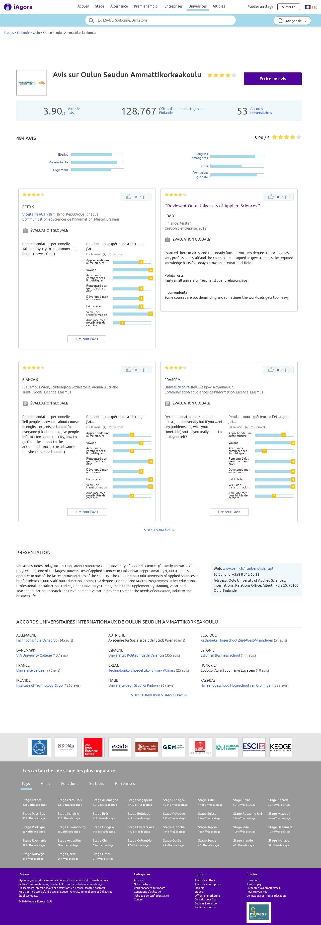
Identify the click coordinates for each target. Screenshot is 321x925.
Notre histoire (142, 884)
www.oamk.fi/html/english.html (248, 568)
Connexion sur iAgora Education (266, 895)
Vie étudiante (58, 162)
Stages (199, 891)
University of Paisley (181, 387)
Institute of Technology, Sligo (39, 685)
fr (313, 7)
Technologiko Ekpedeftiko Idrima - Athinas (141, 670)
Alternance (119, 6)
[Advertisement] (160, 53)
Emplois (199, 887)
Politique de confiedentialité (151, 895)
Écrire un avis (273, 78)
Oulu (36, 33)
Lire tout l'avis (87, 339)
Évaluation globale (200, 175)
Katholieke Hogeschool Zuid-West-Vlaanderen (236, 640)
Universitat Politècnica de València (136, 655)
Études (9, 33)
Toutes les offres (205, 880)
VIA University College (34, 655)
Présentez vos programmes (263, 887)
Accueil (83, 6)
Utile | (140, 197)
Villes (45, 783)
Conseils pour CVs (206, 899)
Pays (26, 783)
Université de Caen (31, 670)
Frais (204, 166)
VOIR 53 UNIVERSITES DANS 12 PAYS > (159, 695)
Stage (99, 6)
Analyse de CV (296, 21)
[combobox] (160, 20)
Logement (60, 170)
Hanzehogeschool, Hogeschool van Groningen (236, 685)
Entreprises (174, 6)
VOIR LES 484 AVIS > (159, 530)
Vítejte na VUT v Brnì (38, 214)
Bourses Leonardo (206, 903)
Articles (219, 6)
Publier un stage (260, 7)
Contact (138, 899)
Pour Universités (257, 891)
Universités (198, 6)
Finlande (23, 33)
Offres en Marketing (207, 895)
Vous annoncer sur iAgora (149, 887)
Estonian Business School (220, 655)
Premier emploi (146, 6)
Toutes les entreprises (208, 884)
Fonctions (69, 783)
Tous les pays (255, 884)
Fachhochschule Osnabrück (37, 640)
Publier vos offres (205, 907)
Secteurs (96, 783)
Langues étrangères (200, 156)
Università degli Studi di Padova (133, 685)
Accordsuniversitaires (261, 111)
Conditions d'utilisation (148, 891)
